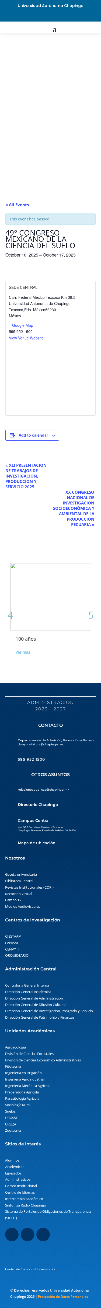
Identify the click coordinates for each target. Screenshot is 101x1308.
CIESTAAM (13, 936)
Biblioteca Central (19, 880)
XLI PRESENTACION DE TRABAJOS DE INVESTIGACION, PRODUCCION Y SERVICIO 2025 (26, 475)
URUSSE (11, 1117)
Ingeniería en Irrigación (23, 1072)
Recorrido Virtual (18, 893)
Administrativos (17, 1179)
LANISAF (12, 942)
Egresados (13, 1173)
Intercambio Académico (24, 1198)
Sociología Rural (17, 1104)
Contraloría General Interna (27, 985)
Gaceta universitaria (21, 874)
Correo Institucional (21, 1185)
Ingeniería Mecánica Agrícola (27, 1085)
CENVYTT (12, 949)
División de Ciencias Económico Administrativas (43, 1060)
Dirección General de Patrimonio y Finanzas (39, 1017)
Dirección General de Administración (34, 998)
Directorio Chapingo (38, 804)
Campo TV (13, 899)
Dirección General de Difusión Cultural (35, 1004)
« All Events (17, 204)
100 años (26, 639)
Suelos (10, 1111)
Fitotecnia (13, 1066)
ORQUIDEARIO (17, 955)
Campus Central (34, 820)
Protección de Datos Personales (63, 1296)
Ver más (23, 652)
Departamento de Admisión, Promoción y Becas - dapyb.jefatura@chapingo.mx (56, 742)
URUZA (10, 1124)
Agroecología (15, 1047)
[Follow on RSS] (59, 15)
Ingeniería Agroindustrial (24, 1079)
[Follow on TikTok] (43, 1234)
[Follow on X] (50, 15)
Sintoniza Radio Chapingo (25, 1205)
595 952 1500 (31, 759)
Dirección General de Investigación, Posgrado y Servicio (49, 1010)
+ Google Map (21, 325)
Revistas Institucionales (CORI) (29, 887)
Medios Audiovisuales (22, 906)
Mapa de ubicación (36, 842)
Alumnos (12, 1160)
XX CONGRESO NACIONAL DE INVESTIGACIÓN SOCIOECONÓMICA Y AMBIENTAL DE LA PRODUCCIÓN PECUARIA (73, 508)
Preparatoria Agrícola (22, 1092)
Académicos (14, 1166)
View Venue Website (26, 338)
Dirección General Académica (28, 991)
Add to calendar (33, 435)
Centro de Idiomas (20, 1192)
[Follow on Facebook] (42, 15)
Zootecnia (13, 1130)
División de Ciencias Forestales (29, 1053)
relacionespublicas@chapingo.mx (43, 789)
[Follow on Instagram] (27, 1234)
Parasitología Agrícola (22, 1098)
